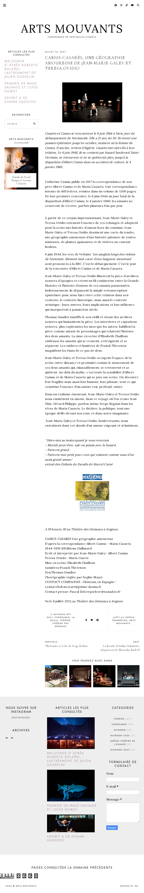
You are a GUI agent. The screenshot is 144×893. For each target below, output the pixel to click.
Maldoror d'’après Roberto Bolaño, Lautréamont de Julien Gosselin (69, 759)
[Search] (34, 124)
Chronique (62, 617)
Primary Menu (3, 5)
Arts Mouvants (72, 28)
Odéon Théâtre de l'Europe (122, 742)
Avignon (122, 729)
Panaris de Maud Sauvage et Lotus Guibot (21, 87)
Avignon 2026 (122, 735)
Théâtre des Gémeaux (60, 625)
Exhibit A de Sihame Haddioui (20, 100)
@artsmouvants (21, 717)
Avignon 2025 (122, 749)
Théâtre (65, 620)
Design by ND (129, 885)
